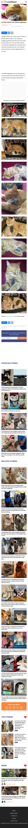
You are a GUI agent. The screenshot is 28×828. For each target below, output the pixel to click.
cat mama (9, 326)
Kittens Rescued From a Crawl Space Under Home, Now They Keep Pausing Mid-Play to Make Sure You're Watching (13, 487)
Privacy (14, 818)
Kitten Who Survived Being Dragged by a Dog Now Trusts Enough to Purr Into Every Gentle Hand (12, 455)
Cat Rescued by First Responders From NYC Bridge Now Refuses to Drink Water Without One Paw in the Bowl (13, 389)
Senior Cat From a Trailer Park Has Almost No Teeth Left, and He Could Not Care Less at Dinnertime (13, 628)
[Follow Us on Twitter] (10, 707)
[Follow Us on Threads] (21, 707)
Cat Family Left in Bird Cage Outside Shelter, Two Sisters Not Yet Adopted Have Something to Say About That (20, 724)
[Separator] (12, 33)
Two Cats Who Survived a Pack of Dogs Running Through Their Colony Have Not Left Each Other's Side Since (14, 698)
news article (22, 326)
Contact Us (14, 816)
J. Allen (7, 801)
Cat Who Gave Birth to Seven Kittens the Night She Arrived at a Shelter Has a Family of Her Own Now (20, 737)
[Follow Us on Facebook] (6, 707)
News (3, 385)
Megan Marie (8, 784)
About (14, 811)
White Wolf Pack (10, 316)
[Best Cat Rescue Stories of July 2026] (14, 400)
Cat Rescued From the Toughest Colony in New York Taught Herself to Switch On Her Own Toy (13, 432)
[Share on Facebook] (4, 33)
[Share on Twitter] (9, 33)
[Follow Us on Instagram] (14, 707)
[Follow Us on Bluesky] (17, 707)
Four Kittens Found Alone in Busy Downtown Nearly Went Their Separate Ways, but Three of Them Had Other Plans (13, 604)
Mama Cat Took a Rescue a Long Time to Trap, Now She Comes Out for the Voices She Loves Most (13, 557)
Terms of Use (14, 821)
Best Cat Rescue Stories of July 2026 (10, 411)
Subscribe (22, 338)
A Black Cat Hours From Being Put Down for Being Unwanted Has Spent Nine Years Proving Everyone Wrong (13, 510)
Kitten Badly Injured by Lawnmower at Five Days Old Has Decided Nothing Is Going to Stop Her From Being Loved (20, 751)
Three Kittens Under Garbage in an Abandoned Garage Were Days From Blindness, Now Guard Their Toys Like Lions (13, 797)
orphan (14, 326)
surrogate (3, 326)
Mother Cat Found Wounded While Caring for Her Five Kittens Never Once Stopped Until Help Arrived (13, 780)
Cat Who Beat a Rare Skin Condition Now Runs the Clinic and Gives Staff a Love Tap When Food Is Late (13, 534)
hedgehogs (4, 328)
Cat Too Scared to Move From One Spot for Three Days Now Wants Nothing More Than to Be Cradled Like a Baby (13, 675)
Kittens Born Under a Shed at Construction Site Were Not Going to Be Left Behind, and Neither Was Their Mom (13, 651)
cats (18, 326)
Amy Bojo (4, 25)
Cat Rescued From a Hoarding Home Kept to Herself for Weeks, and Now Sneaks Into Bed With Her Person (12, 581)
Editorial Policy (14, 813)
